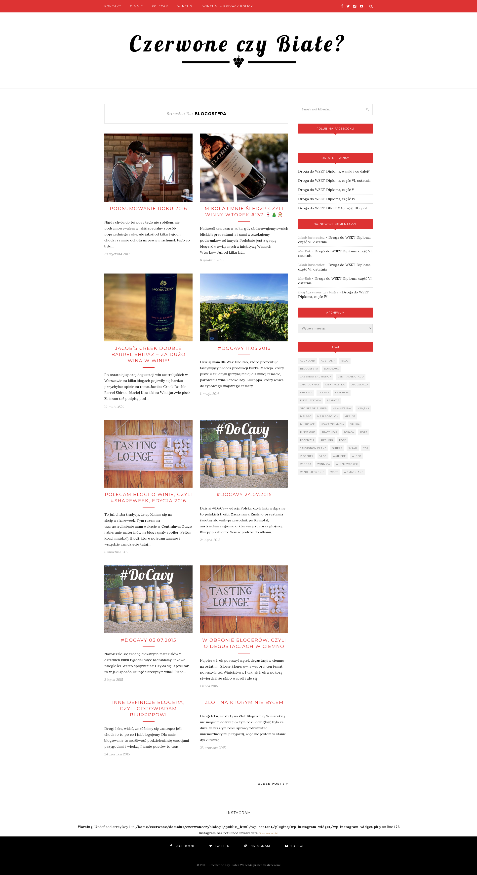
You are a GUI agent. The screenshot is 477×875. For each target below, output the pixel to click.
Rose (342, 440)
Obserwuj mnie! (268, 833)
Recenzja (307, 440)
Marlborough (328, 416)
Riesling (326, 440)
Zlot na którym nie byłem (244, 702)
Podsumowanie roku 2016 (148, 208)
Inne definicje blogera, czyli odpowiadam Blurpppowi (148, 709)
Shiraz (337, 448)
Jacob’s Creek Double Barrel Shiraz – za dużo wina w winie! (149, 355)
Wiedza (305, 464)
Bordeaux (331, 368)
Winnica (323, 464)
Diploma (306, 392)
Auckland (307, 360)
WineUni (185, 6)
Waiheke (339, 456)
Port (363, 432)
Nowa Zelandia (332, 424)
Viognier (307, 456)
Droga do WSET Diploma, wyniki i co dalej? (334, 171)
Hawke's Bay (342, 408)
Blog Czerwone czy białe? (318, 292)
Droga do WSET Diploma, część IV (326, 199)
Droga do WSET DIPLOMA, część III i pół (332, 208)
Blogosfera (309, 368)
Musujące (307, 424)
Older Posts (272, 783)
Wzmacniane (353, 472)
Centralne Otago (351, 376)
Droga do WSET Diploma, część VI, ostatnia (334, 180)
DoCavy (323, 392)
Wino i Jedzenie (312, 472)
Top (365, 448)
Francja (333, 400)
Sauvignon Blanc (313, 448)
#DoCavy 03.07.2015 (148, 640)
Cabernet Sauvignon (316, 376)
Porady (349, 432)
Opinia (355, 424)
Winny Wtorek (347, 464)
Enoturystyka (310, 400)
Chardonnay (309, 384)
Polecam (160, 6)
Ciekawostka (335, 384)
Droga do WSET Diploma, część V (326, 189)
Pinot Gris (308, 432)
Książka (363, 408)
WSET (334, 472)
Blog (345, 360)
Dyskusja (342, 392)
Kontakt (112, 6)
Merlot (350, 416)
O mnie (136, 6)
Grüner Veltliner (313, 408)
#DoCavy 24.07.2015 (244, 494)
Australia (328, 360)
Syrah (353, 448)
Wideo (356, 456)
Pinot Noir (329, 432)
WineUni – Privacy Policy (227, 6)
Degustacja (359, 384)
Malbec (305, 416)
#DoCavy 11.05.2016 (244, 348)
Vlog (323, 456)
